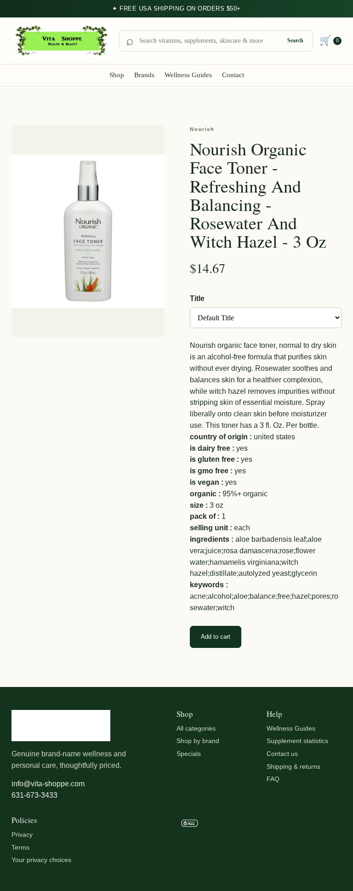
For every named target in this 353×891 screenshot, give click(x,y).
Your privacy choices (41, 859)
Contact (233, 75)
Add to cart (215, 636)
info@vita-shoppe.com (48, 784)
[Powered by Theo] (214, 842)
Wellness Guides (188, 75)
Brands (144, 75)
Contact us (282, 753)
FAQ (273, 779)
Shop (116, 75)
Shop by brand (197, 740)
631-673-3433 (34, 795)
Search (295, 40)
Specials (188, 753)
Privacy (22, 834)
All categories (196, 728)
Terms (20, 847)
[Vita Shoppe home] (62, 41)
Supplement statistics (297, 740)
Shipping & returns (293, 766)
